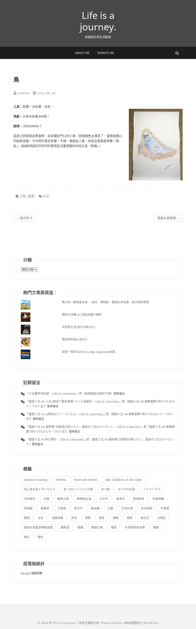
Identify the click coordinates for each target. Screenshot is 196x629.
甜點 (88, 518)
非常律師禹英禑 (135, 527)
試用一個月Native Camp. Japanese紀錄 (88, 352)
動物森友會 (84, 499)
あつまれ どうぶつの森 (78, 489)
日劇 (110, 508)
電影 (114, 527)
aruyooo (22, 93)
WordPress (151, 623)
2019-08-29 (46, 93)
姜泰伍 (120, 499)
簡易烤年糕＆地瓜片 (75, 339)
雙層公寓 (97, 527)
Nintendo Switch (85, 480)
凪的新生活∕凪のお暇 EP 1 (78, 327)
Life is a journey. (98, 21)
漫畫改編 (57, 518)
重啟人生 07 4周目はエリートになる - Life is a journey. (66, 414)
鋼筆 (80, 527)
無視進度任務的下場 (98, 393)
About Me (82, 53)
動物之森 (63, 499)
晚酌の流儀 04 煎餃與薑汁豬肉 (82, 314)
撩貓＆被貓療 (168, 218)
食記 (27, 537)
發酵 (129, 518)
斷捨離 (95, 508)
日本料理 (127, 508)
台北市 (103, 499)
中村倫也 (29, 499)
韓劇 (156, 527)
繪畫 (31, 196)
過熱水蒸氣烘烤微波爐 (38, 527)
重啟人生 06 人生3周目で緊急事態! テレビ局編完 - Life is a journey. (74, 401)
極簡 (27, 518)
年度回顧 (158, 499)
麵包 (41, 537)
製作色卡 (24, 218)
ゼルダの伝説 (126, 489)
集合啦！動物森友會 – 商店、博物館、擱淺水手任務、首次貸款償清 (105, 302)
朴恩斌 (165, 508)
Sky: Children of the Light (123, 480)
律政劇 (28, 508)
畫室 (102, 518)
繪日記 (145, 518)
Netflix (60, 480)
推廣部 (45, 508)
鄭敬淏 (65, 527)
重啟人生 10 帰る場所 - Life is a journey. (56, 439)
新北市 (78, 508)
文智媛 (61, 508)
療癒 (116, 518)
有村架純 (146, 508)
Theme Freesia (111, 623)
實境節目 (138, 499)
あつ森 (105, 489)
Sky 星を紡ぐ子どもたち (39, 489)
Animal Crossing (35, 480)
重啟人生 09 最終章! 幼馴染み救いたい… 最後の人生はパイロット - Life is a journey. (85, 427)
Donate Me (106, 53)
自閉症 (161, 518)
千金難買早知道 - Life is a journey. (52, 393)
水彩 (46, 196)
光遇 (46, 499)
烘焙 (74, 518)
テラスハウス (151, 489)
